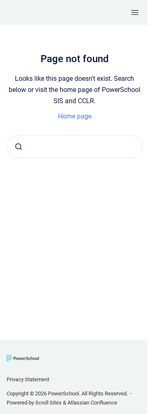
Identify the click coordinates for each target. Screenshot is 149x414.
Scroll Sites (48, 402)
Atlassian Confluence (92, 402)
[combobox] (74, 147)
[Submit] (18, 146)
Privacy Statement (28, 379)
